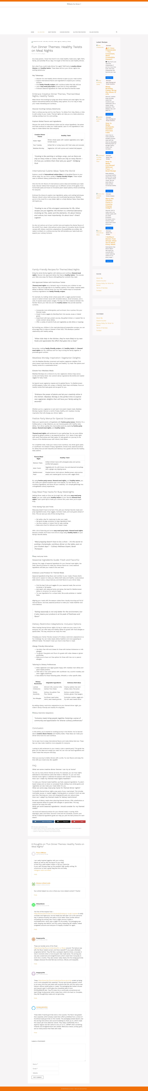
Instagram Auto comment (42, 870)
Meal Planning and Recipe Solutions (110, 83)
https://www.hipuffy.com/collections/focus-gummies (55, 980)
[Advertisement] (74, 18)
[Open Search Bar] (116, 32)
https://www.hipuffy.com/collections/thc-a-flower (50, 948)
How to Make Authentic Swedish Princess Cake (110, 127)
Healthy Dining (58, 828)
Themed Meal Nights (76, 828)
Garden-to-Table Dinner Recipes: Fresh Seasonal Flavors (47, 831)
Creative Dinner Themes (39, 828)
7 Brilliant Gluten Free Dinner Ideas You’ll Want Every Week (111, 240)
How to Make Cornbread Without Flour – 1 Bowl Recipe (111, 166)
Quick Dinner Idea (43, 826)
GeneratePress (83, 1088)
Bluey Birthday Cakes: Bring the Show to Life (111, 90)
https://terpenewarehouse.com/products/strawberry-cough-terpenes (56, 913)
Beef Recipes (52, 32)
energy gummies (41, 1007)
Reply (35, 874)
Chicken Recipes (64, 32)
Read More (109, 77)
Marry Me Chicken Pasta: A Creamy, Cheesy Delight (110, 203)
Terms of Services (101, 288)
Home (32, 32)
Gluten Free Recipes (79, 32)
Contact (98, 290)
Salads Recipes (94, 32)
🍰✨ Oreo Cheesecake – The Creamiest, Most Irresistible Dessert (111, 53)
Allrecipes (41, 32)
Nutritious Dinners (66, 828)
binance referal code (43, 883)
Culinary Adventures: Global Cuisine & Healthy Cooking (46, 829)
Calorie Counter (101, 281)
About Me (99, 278)
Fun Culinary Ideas (49, 828)
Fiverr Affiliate (41, 852)
